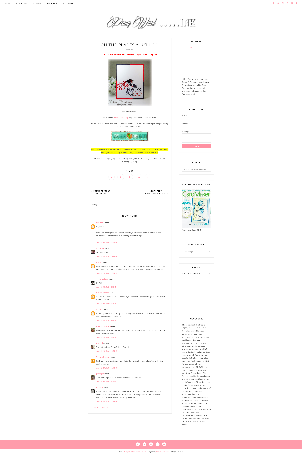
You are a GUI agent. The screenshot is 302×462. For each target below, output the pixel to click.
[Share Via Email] (139, 177)
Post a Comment (101, 407)
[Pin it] (130, 177)
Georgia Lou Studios (163, 452)
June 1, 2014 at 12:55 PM (106, 273)
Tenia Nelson (102, 279)
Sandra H (100, 248)
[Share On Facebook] (120, 177)
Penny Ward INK (129, 452)
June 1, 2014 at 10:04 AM (106, 242)
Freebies (37, 3)
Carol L (99, 262)
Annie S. (99, 309)
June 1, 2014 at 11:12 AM (106, 256)
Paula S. (99, 387)
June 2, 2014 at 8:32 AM (106, 381)
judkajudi (100, 374)
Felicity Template (141, 452)
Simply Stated (102, 293)
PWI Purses (52, 3)
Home (7, 3)
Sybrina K (100, 222)
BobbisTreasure (103, 326)
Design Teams (22, 3)
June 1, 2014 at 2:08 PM (106, 287)
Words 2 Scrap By (121, 117)
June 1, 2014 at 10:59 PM (106, 368)
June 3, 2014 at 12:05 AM (106, 401)
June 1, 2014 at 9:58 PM (106, 337)
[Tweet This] (111, 177)
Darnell (99, 343)
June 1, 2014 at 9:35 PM (106, 320)
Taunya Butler (102, 357)
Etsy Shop (68, 3)
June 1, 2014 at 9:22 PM (106, 303)
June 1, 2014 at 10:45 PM (106, 351)
